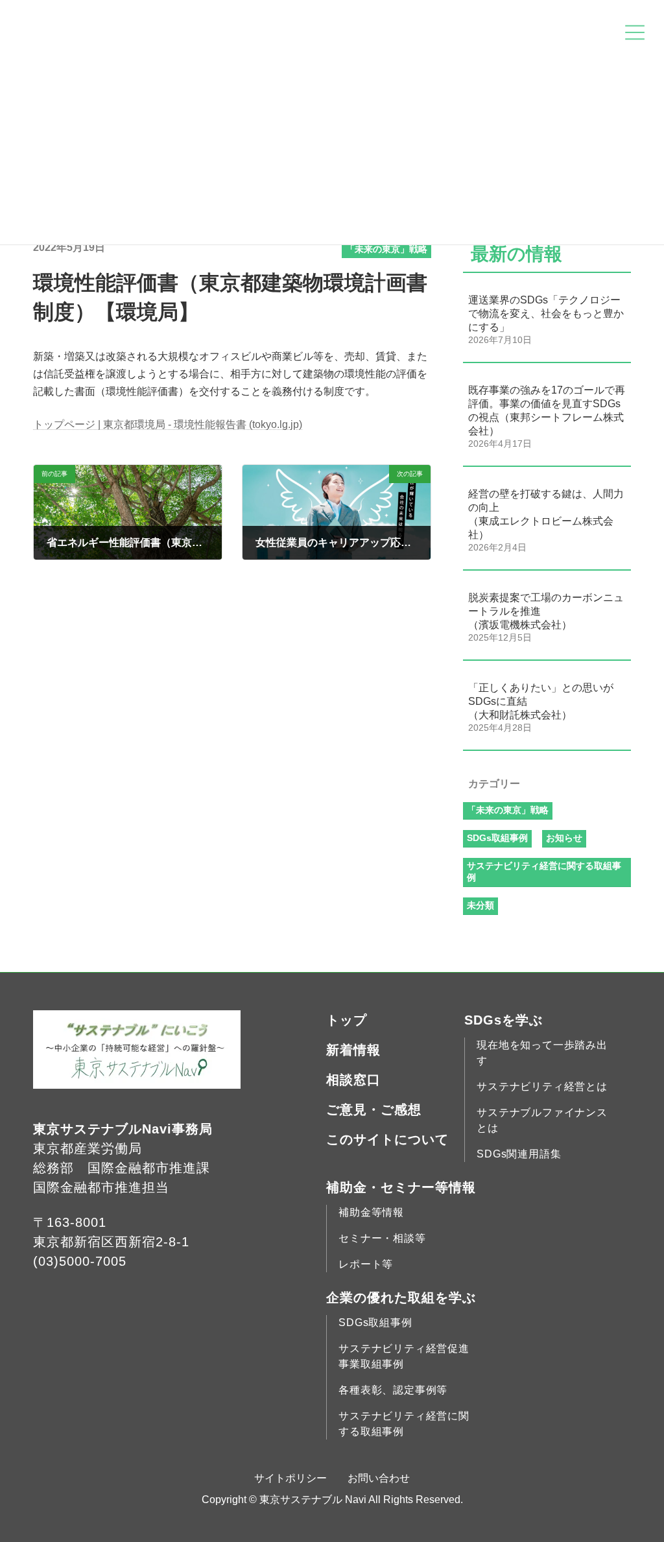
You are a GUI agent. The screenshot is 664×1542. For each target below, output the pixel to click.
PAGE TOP (635, 1483)
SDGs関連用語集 (519, 1153)
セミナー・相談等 (381, 1238)
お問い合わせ (379, 1478)
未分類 (480, 905)
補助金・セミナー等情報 (401, 1187)
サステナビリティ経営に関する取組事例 (544, 871)
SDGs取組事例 (497, 838)
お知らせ (564, 838)
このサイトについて (387, 1139)
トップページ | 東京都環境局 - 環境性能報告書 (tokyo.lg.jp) (167, 424)
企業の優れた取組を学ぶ (401, 1297)
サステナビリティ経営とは (542, 1086)
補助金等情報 (371, 1212)
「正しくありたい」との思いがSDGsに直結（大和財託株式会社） (540, 701)
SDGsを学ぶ (503, 1020)
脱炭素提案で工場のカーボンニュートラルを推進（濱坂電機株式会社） (546, 611)
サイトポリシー (290, 1478)
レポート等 (365, 1264)
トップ (346, 1020)
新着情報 (353, 1050)
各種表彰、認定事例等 (392, 1389)
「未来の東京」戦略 (386, 249)
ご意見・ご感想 (373, 1109)
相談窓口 (353, 1080)
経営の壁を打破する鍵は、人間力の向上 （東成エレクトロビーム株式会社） (546, 514)
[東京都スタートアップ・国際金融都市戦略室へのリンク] (137, 1086)
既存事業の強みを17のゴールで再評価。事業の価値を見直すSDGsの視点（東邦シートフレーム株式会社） (546, 410)
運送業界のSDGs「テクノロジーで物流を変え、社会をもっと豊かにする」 (546, 313)
